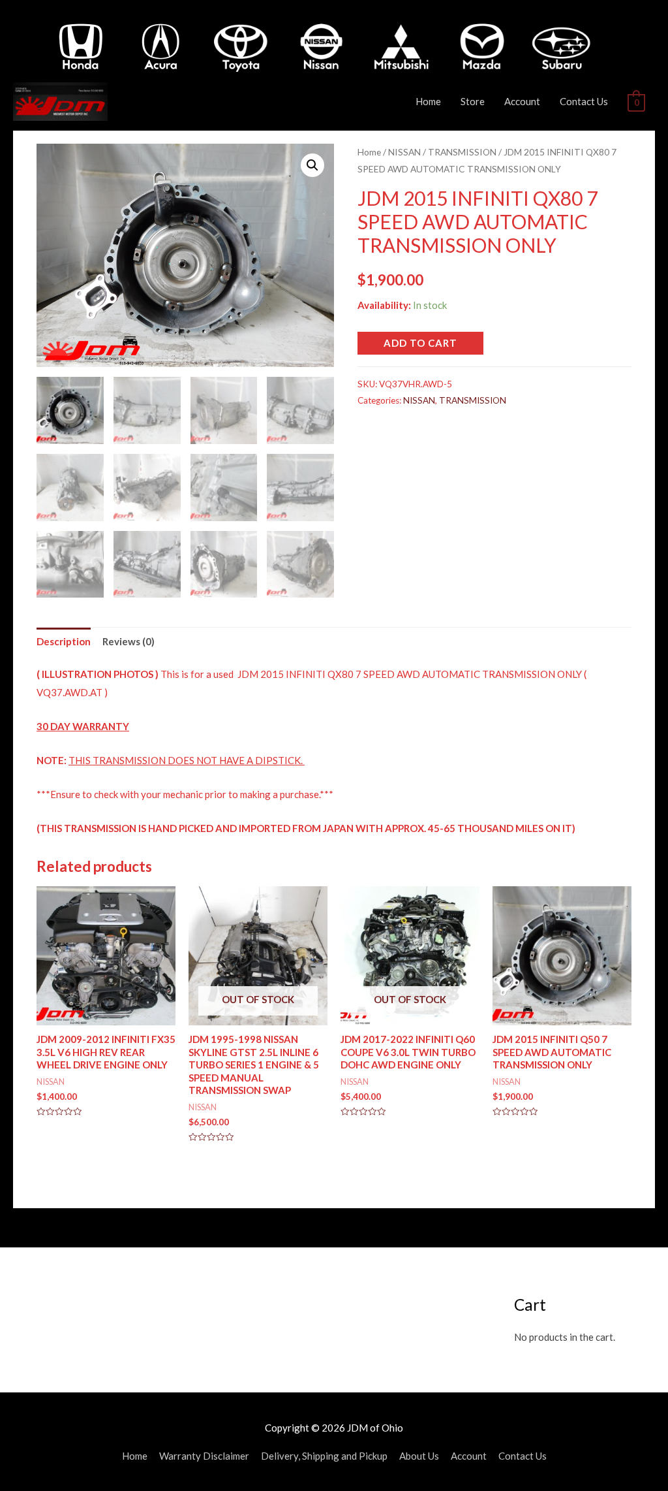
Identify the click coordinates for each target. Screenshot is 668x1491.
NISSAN (404, 151)
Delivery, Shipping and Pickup (324, 1456)
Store (473, 101)
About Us (419, 1456)
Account (522, 101)
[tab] (64, 642)
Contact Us (584, 101)
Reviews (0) (128, 641)
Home (428, 101)
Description (64, 641)
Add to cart (420, 343)
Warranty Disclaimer (204, 1456)
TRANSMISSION (462, 151)
